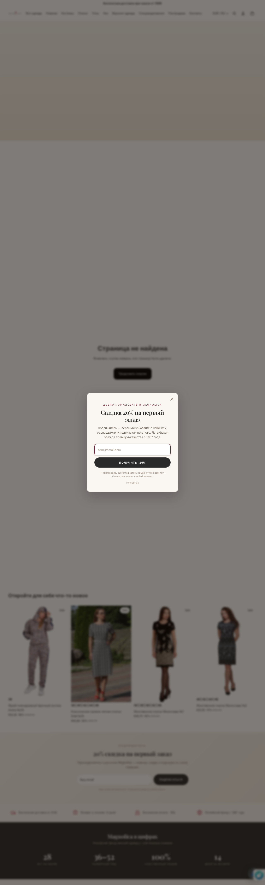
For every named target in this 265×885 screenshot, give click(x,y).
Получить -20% (132, 462)
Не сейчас (132, 482)
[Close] (172, 399)
